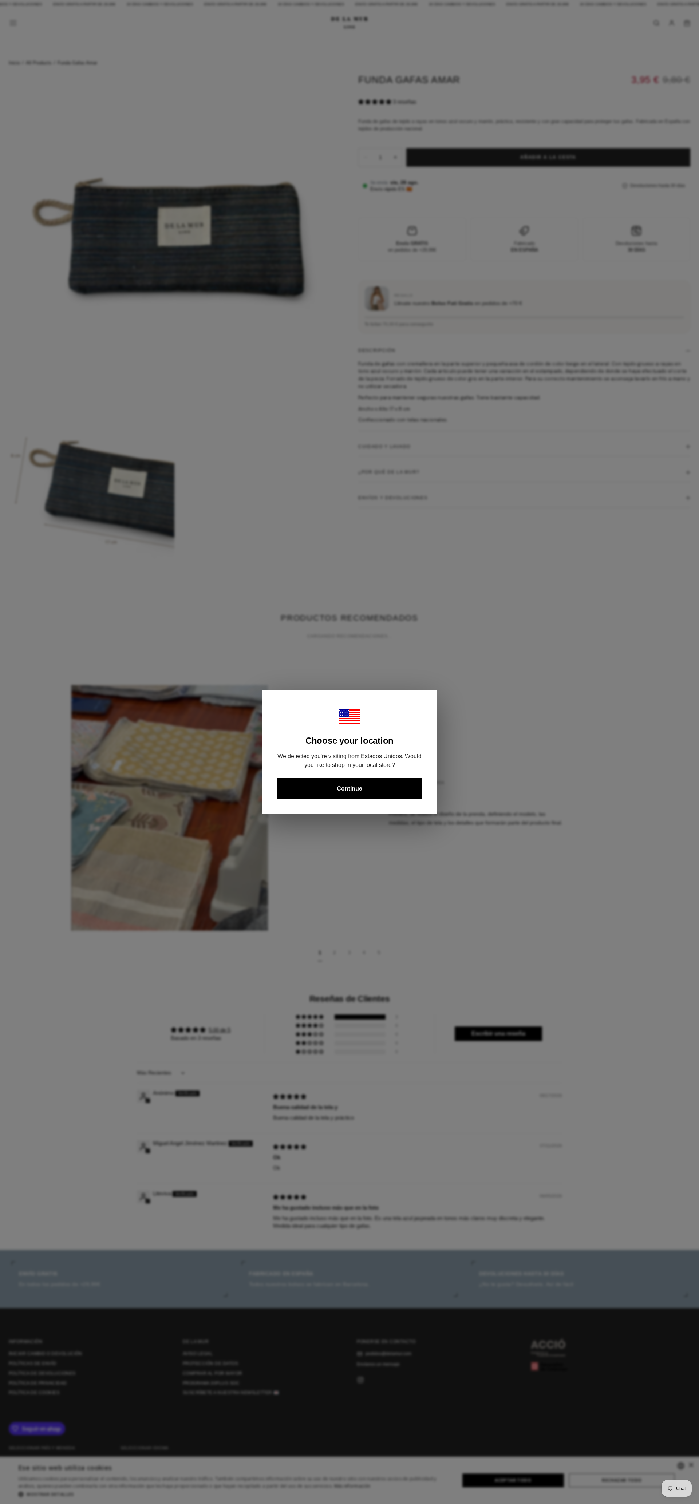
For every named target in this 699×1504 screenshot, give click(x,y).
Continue (349, 788)
